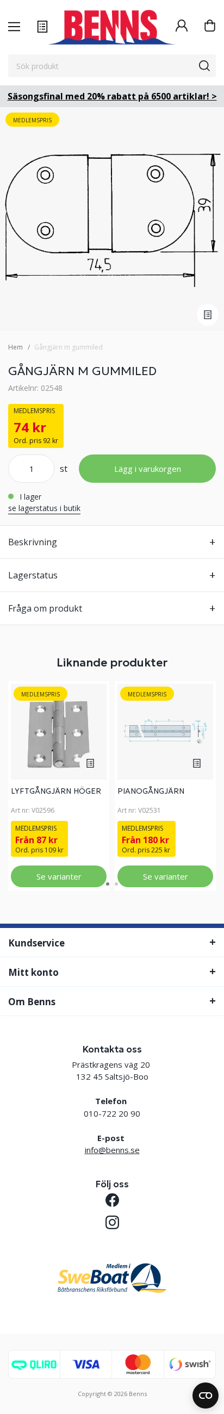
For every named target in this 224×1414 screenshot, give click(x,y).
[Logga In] (182, 27)
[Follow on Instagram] (112, 1222)
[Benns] (111, 27)
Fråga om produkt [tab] (45, 608)
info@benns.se (112, 1149)
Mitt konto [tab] (33, 972)
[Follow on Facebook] (112, 1200)
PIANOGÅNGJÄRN (150, 791)
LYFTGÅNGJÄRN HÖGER (56, 791)
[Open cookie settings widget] (205, 1395)
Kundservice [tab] (36, 943)
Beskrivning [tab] (32, 542)
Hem (15, 347)
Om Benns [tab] (31, 1001)
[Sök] (204, 65)
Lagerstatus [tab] (33, 575)
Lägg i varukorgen (147, 468)
